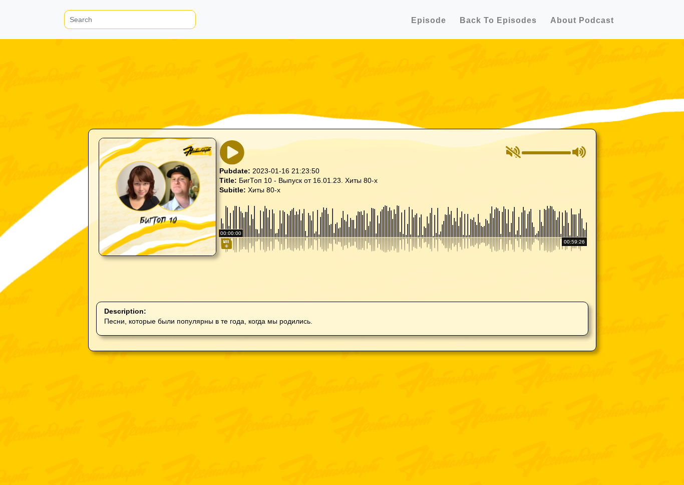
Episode (428, 20)
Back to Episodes (498, 20)
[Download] (225, 287)
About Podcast (582, 20)
